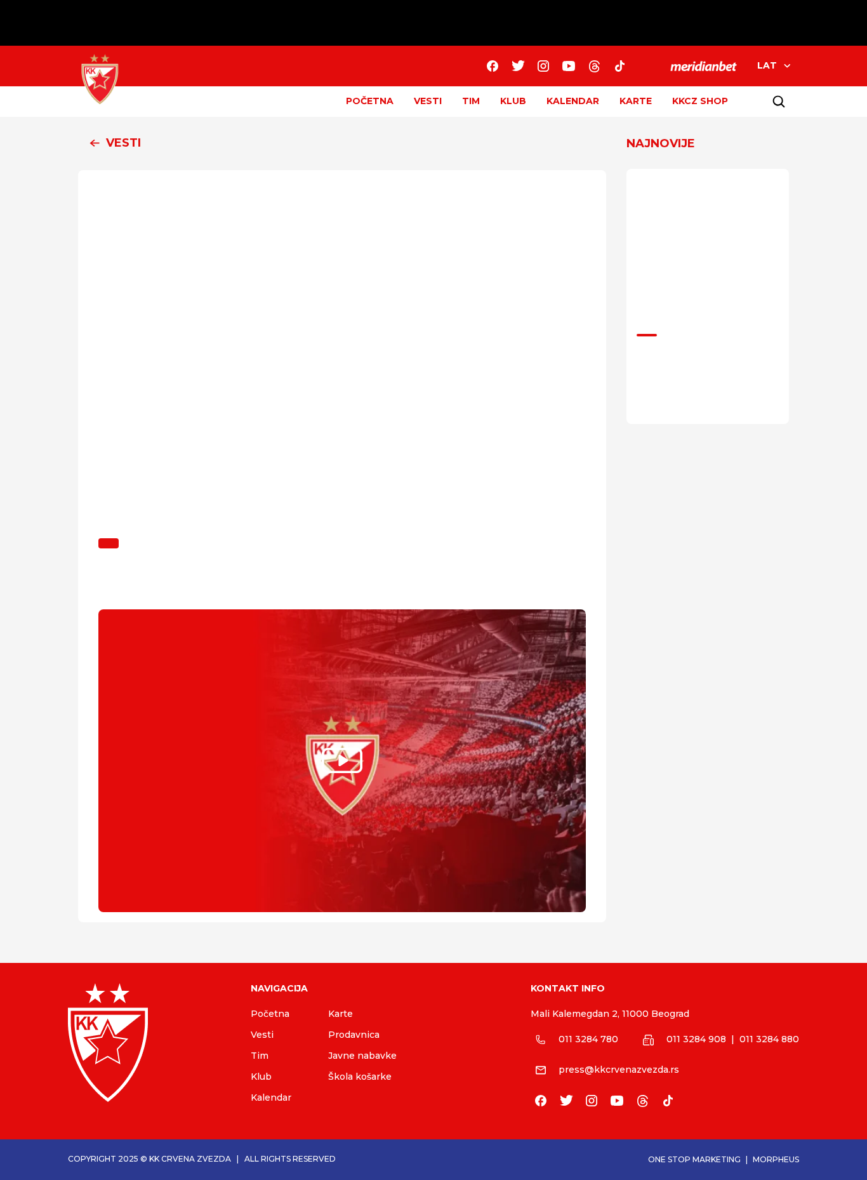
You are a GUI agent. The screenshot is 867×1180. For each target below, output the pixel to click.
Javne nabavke (362, 1055)
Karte (340, 1013)
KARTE (635, 101)
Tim (259, 1055)
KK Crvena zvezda (190, 1158)
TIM (471, 101)
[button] (342, 143)
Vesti (262, 1034)
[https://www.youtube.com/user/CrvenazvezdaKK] (569, 66)
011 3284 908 (696, 1039)
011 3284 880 (769, 1039)
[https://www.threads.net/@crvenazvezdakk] (594, 66)
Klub (261, 1076)
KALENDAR (572, 101)
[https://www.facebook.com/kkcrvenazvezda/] (492, 66)
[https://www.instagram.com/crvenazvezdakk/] (543, 66)
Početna (270, 1013)
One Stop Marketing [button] (694, 1159)
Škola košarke (360, 1076)
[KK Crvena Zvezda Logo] (99, 79)
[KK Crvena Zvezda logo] (149, 1042)
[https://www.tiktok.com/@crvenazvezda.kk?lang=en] (619, 66)
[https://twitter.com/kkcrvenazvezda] (518, 66)
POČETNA (370, 101)
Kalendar (271, 1097)
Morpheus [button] (776, 1159)
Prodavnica (354, 1034)
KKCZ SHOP (700, 101)
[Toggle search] (779, 101)
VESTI (428, 101)
